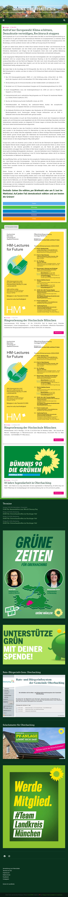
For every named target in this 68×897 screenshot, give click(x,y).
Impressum (6, 873)
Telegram (34, 211)
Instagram (6, 879)
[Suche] (64, 20)
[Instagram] (9, 856)
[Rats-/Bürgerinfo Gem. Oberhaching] (34, 716)
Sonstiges (6, 27)
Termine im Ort (7, 870)
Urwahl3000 (30, 895)
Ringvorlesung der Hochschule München (30, 320)
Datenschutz (6, 875)
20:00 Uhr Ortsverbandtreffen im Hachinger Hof (20, 514)
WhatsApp (34, 207)
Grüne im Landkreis (9, 884)
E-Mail (34, 218)
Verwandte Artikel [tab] (12, 227)
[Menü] (3, 20)
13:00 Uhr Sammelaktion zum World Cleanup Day (20, 509)
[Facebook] (4, 856)
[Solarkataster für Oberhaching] (34, 758)
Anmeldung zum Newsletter (11, 868)
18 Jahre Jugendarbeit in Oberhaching (27, 482)
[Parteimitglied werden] (34, 847)
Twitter (34, 203)
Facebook (34, 215)
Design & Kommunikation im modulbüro (52, 895)
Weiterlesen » (58, 332)
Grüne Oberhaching (34, 9)
